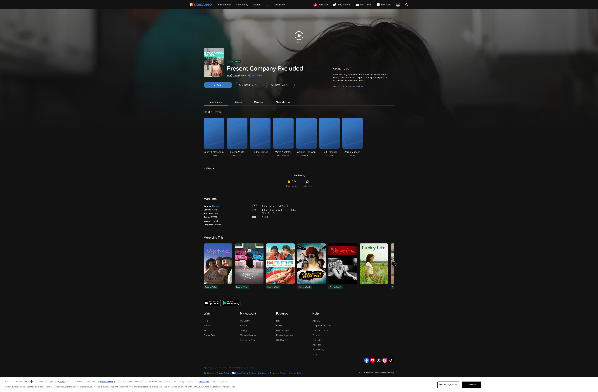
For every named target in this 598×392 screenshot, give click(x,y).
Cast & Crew (216, 102)
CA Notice (262, 373)
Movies (207, 325)
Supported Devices (322, 325)
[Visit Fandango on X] (378, 360)
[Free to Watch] (218, 263)
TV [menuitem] (266, 4)
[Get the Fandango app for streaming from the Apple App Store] (212, 303)
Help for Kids (295, 373)
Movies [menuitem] (256, 4)
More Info (258, 102)
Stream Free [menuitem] (224, 4)
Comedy (216, 206)
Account (244, 325)
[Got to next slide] (394, 263)
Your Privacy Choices (246, 373)
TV (205, 330)
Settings (244, 330)
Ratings (238, 102)
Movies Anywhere (284, 335)
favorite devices (355, 86)
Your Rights (204, 381)
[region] (299, 384)
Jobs (315, 354)
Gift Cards (280, 340)
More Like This (283, 102)
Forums (316, 335)
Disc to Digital (282, 330)
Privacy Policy (223, 373)
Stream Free (209, 335)
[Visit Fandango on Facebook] (366, 360)
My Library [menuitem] (279, 4)
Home (207, 321)
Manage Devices (248, 335)
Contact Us (318, 340)
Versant (27, 381)
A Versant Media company (384, 373)
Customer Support (321, 330)
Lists (278, 321)
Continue (472, 384)
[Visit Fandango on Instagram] (384, 360)
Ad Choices (209, 373)
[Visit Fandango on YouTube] (372, 360)
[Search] (407, 4)
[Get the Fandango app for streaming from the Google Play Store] (231, 303)
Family (279, 325)
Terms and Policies (278, 373)
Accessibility (318, 349)
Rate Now (307, 186)
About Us (317, 321)
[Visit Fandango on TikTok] (391, 360)
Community (291, 186)
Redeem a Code (248, 340)
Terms (62, 381)
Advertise (317, 344)
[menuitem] (363, 4)
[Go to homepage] (201, 4)
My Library (245, 321)
